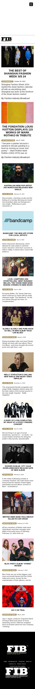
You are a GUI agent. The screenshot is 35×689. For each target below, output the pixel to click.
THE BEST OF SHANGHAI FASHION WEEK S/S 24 (17, 73)
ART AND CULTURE (8, 140)
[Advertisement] (17, 17)
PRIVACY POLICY (21, 664)
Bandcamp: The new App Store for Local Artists (18, 234)
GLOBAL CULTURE (9, 239)
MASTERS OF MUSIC (9, 337)
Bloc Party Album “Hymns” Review (17, 565)
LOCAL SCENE (7, 194)
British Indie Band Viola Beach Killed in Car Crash (18, 518)
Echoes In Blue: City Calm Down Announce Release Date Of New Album (18, 468)
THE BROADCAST (12, 661)
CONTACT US (12, 664)
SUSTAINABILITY (7, 81)
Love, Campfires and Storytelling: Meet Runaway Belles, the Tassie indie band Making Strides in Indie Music (18, 282)
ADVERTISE (22, 661)
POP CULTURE (7, 474)
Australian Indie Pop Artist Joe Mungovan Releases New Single (18, 187)
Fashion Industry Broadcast (17, 98)
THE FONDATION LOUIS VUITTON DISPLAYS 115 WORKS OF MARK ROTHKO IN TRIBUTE (17, 131)
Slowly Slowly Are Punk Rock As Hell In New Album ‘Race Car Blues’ (18, 331)
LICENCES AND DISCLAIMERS (17, 666)
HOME (5, 661)
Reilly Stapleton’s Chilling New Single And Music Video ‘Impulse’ (18, 376)
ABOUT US (28, 661)
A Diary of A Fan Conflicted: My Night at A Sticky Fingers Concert (18, 422)
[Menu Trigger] (31, 4)
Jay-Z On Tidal (18, 610)
